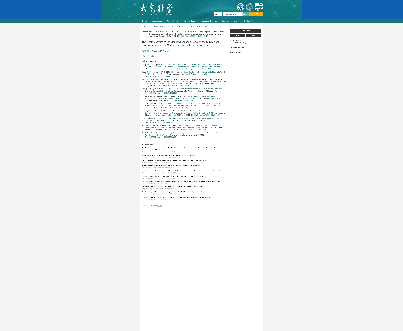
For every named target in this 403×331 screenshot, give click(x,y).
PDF (237, 35)
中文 (259, 21)
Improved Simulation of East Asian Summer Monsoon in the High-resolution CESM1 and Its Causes (172, 186)
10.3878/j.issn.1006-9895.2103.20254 (163, 137)
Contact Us (248, 21)
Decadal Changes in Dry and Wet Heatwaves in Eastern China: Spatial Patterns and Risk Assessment (173, 176)
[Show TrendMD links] (224, 205)
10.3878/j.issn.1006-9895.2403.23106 (163, 76)
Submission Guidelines (230, 21)
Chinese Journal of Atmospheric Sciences (157, 26)
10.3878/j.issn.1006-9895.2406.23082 (175, 86)
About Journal (157, 21)
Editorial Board (189, 21)
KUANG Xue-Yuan (149, 51)
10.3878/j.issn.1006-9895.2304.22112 (184, 100)
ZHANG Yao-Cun (164, 51)
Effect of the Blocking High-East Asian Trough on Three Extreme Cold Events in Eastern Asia (170, 165)
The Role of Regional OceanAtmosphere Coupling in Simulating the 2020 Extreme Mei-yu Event (171, 192)
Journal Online (172, 21)
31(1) (183, 26)
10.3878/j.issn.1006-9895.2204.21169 (208, 115)
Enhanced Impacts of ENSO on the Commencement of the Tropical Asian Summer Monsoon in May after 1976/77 (176, 197)
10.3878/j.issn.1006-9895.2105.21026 (192, 130)
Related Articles (235, 52)
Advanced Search (256, 14)
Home (144, 21)
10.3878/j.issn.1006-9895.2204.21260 (163, 122)
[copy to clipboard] (209, 36)
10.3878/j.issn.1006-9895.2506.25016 (199, 69)
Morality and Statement (208, 21)
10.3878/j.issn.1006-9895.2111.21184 (176, 108)
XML (253, 35)
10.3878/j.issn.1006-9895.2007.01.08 (210, 26)
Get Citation (245, 31)
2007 (177, 26)
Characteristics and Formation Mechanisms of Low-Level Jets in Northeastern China (167, 155)
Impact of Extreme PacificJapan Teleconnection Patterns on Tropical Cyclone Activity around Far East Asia (174, 160)
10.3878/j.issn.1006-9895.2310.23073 (163, 93)
